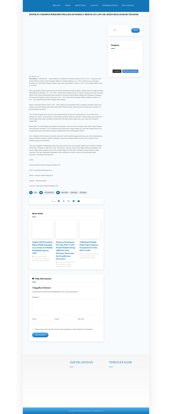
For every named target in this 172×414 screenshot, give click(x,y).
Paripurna (69, 264)
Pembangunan (60, 266)
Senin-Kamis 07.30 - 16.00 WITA (81, 371)
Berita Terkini (65, 192)
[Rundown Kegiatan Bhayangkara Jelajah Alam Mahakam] (125, 54)
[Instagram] (71, 381)
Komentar (36, 297)
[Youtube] (76, 381)
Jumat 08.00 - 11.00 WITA (79, 374)
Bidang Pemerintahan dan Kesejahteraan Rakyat (41, 258)
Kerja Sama (40, 260)
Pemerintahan (74, 192)
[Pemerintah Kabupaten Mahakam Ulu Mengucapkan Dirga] (116, 65)
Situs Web (81, 319)
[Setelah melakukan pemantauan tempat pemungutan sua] (134, 65)
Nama (34, 319)
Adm (35, 192)
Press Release (83, 192)
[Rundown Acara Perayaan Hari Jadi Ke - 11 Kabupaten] (116, 54)
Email (57, 319)
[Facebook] (73, 381)
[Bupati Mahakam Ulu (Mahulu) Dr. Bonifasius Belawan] (134, 54)
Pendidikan (46, 260)
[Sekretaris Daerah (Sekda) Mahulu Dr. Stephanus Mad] (125, 65)
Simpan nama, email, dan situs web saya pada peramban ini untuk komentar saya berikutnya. (64, 329)
